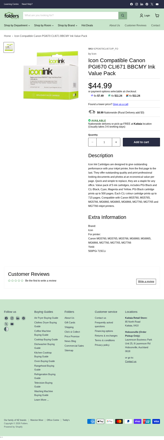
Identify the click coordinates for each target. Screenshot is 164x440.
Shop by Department (16, 25)
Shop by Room (43, 25)
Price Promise (72, 336)
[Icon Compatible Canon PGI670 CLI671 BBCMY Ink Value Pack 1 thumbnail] (9, 47)
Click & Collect (72, 331)
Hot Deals (87, 25)
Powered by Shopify (13, 427)
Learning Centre (11, 4)
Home (7, 36)
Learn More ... (41, 399)
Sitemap (69, 350)
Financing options (104, 331)
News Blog (70, 341)
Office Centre (53, 420)
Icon (94, 53)
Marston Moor (36, 420)
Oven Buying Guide (44, 361)
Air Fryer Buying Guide (46, 317)
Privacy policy (102, 345)
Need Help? (27, 4)
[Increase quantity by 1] (116, 142)
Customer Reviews (135, 25)
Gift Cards (70, 322)
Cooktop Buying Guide (46, 339)
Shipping (69, 327)
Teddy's (66, 420)
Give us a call (120, 104)
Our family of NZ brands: (15, 420)
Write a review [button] (146, 281)
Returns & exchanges (106, 335)
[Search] (122, 15)
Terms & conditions (105, 340)
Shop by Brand (66, 25)
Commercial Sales (74, 345)
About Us (114, 25)
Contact (155, 25)
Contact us (100, 317)
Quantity (93, 134)
